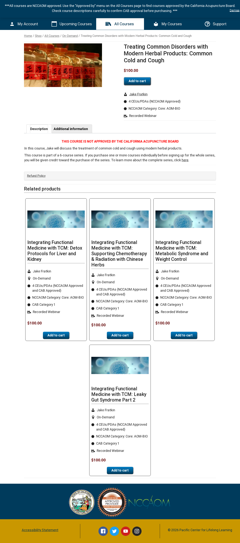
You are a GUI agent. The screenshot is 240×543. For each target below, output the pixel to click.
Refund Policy (36, 176)
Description (39, 129)
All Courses (51, 36)
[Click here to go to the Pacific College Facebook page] (103, 531)
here (185, 160)
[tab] (39, 128)
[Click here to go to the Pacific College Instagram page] (137, 531)
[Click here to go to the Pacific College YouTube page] (125, 531)
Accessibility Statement (40, 530)
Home (28, 36)
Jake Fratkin (138, 94)
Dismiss (234, 10)
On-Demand (70, 36)
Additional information (71, 129)
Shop (38, 36)
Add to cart (137, 81)
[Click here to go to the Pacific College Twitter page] (114, 531)
